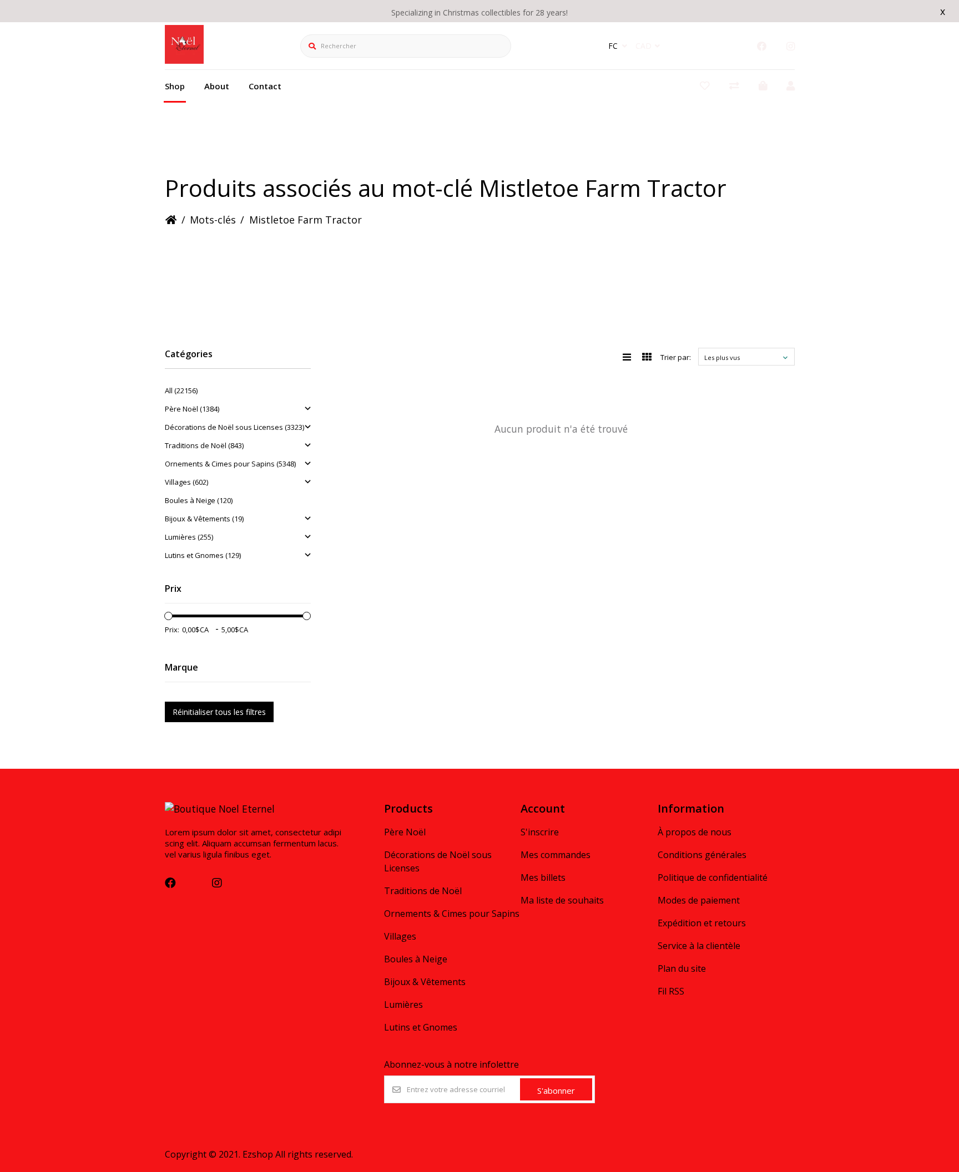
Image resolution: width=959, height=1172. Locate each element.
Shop (175, 86)
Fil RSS (671, 991)
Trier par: (675, 357)
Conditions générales (702, 855)
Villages (400, 936)
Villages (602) (186, 482)
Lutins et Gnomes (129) (203, 555)
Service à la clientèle (699, 946)
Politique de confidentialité (713, 877)
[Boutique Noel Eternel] (184, 60)
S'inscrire (540, 832)
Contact (265, 86)
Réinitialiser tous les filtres (219, 712)
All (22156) (181, 390)
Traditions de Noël (423, 891)
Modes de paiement (699, 900)
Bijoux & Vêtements (425, 982)
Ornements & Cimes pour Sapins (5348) (230, 464)
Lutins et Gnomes (420, 1027)
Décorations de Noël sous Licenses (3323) (234, 427)
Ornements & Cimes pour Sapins (451, 913)
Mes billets (543, 877)
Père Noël (405, 832)
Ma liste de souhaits (562, 900)
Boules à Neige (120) (199, 500)
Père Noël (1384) (192, 409)
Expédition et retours (702, 923)
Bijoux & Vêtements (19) (204, 519)
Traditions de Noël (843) (204, 445)
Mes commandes (555, 855)
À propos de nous (694, 832)
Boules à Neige (415, 959)
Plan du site (682, 968)
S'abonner (556, 1090)
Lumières (403, 1004)
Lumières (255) (189, 537)
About (216, 86)
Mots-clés (213, 219)
